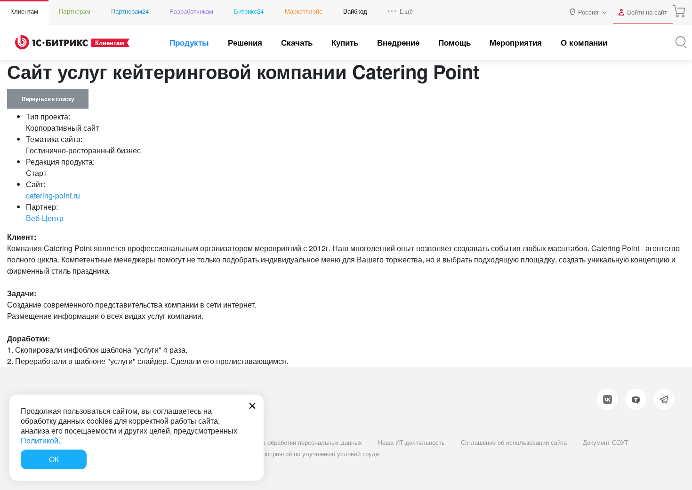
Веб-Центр (45, 218)
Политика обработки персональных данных (300, 442)
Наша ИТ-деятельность (411, 442)
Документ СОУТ (605, 442)
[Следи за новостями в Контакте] (607, 399)
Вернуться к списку (48, 99)
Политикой (39, 440)
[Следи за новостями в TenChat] (635, 399)
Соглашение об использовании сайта (514, 442)
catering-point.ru (53, 195)
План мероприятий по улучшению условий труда (309, 453)
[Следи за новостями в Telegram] (664, 399)
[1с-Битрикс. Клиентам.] (51, 42)
